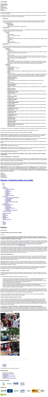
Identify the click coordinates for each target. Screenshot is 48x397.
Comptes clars (5, 215)
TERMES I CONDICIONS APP (9, 375)
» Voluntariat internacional (10, 207)
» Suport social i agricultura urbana (11, 201)
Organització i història (7, 213)
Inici (3, 221)
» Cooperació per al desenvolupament (12, 197)
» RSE (6, 202)
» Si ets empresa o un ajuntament (11, 210)
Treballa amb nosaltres (7, 219)
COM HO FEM (6, 203)
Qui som (4, 222)
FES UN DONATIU (7, 211)
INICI (4, 187)
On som (4, 214)
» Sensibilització (8, 200)
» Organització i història (9, 189)
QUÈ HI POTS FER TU (8, 204)
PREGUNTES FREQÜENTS (8, 373)
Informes (4, 216)
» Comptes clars (8, 191)
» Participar (7, 209)
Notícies (4, 218)
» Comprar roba (8, 206)
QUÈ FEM (5, 196)
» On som (7, 190)
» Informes (7, 192)
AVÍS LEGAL (5, 374)
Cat (3, 184)
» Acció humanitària (9, 198)
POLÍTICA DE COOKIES (8, 372)
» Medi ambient (8, 199)
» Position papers (8, 193)
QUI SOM (5, 188)
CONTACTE (5, 377)
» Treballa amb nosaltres (9, 195)
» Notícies (7, 194)
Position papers (5, 217)
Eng (3, 185)
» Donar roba (7, 205)
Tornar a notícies (3, 230)
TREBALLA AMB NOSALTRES (9, 378)
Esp (3, 182)
